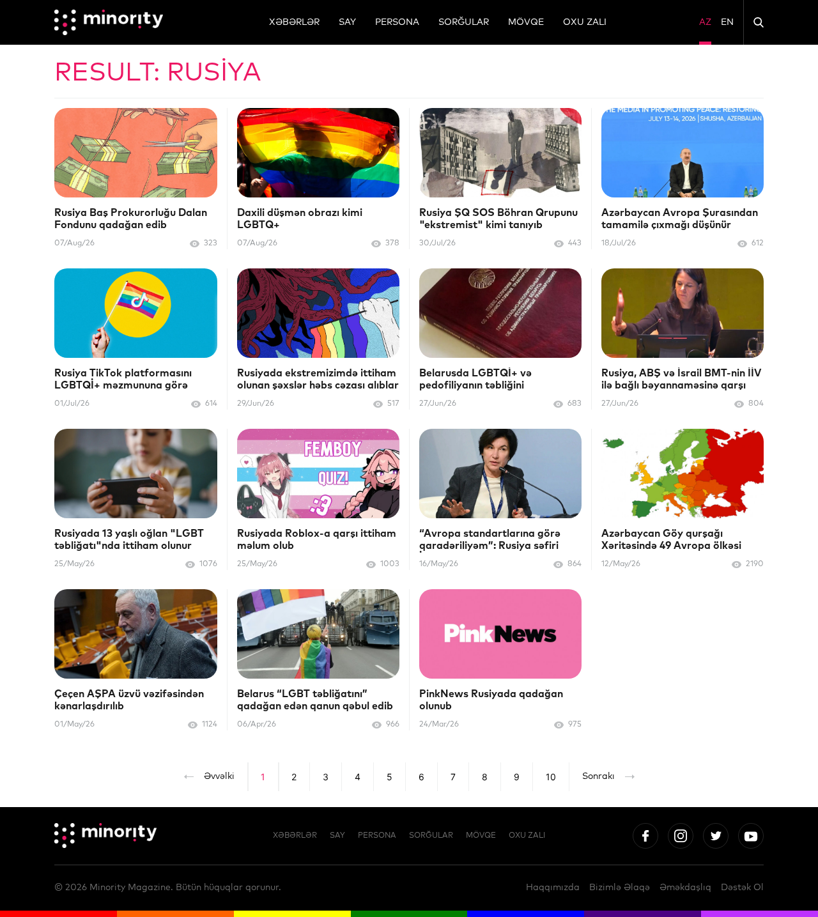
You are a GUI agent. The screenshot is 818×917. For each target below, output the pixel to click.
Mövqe (526, 22)
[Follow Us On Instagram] (680, 836)
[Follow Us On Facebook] (645, 836)
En (727, 22)
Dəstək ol (742, 887)
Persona (397, 22)
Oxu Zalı (584, 22)
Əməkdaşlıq (685, 887)
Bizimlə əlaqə (619, 887)
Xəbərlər (294, 22)
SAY (347, 22)
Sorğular (463, 22)
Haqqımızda (553, 887)
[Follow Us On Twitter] (716, 836)
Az (705, 22)
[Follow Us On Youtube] (751, 836)
